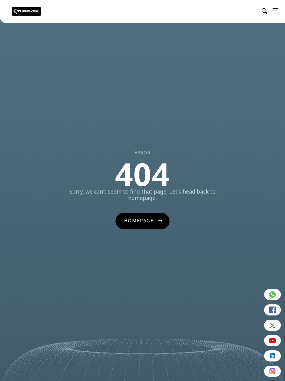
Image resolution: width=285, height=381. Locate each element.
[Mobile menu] (275, 11)
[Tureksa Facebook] (272, 309)
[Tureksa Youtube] (272, 340)
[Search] (264, 11)
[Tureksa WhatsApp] (272, 294)
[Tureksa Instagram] (272, 371)
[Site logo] (26, 11)
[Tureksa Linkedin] (272, 355)
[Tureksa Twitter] (272, 325)
